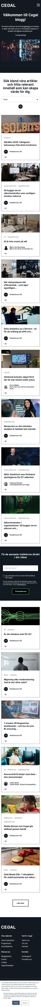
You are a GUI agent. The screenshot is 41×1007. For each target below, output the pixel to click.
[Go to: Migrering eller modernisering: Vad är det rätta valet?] (20, 674)
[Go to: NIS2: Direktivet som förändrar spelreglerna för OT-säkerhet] (20, 469)
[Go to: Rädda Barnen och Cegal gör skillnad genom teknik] (20, 819)
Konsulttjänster (7, 946)
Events (4, 959)
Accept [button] (16, 1003)
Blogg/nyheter (6, 956)
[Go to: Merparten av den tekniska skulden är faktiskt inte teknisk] (20, 421)
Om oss (25, 943)
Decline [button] (25, 1003)
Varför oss (25, 940)
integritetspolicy (21, 584)
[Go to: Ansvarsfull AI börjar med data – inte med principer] (20, 769)
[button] (20, 106)
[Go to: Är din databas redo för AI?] (20, 628)
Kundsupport (26, 956)
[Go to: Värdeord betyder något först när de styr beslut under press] (20, 373)
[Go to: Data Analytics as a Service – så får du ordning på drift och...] (20, 326)
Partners (25, 946)
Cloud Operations (7, 940)
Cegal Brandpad (7, 965)
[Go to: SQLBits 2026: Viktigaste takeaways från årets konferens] (20, 137)
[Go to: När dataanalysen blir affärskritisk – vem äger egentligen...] (20, 281)
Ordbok (4, 962)
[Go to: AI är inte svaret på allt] (20, 235)
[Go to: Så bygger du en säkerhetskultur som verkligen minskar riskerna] (20, 187)
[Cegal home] (8, 5)
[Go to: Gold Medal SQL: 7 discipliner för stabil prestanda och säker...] (20, 869)
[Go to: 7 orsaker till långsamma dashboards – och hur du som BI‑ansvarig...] (20, 722)
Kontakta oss (27, 959)
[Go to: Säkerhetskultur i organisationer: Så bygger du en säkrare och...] (20, 519)
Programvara (6, 943)
